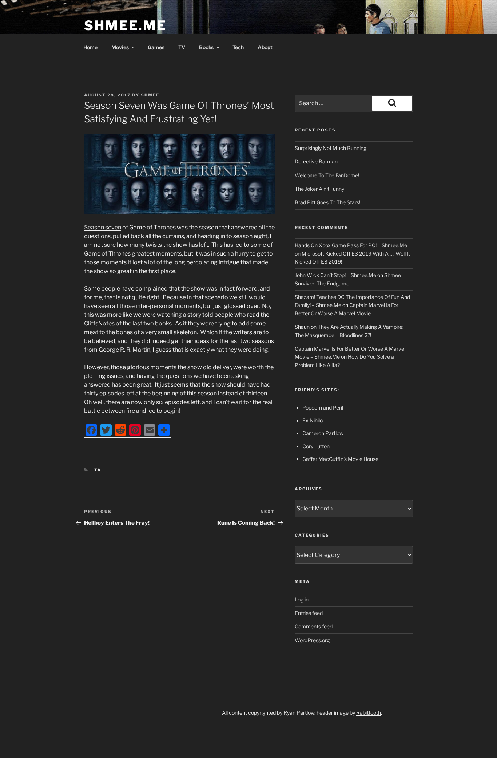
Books (206, 47)
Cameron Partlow (322, 433)
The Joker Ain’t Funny (319, 189)
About (265, 47)
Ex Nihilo (312, 420)
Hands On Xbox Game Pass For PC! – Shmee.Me (351, 245)
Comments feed (314, 626)
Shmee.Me (125, 25)
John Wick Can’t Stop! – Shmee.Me (335, 275)
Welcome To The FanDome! (327, 175)
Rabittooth (368, 713)
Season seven (102, 227)
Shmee (150, 95)
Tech (238, 47)
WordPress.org (312, 640)
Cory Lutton (316, 446)
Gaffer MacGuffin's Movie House (340, 459)
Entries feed (309, 613)
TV (181, 47)
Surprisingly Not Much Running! (331, 148)
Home (90, 47)
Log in (302, 599)
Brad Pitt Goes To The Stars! (327, 202)
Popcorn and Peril (322, 407)
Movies (120, 47)
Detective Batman (316, 161)
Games (156, 47)
